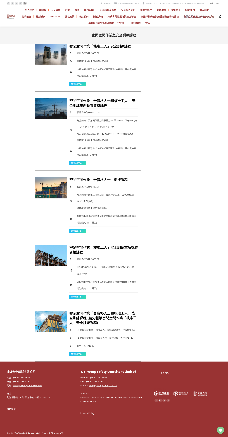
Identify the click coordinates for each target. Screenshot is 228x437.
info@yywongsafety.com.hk (128, 3)
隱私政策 (11, 409)
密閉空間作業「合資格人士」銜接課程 (98, 179)
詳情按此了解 (76, 84)
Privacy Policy (87, 413)
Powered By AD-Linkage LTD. (52, 433)
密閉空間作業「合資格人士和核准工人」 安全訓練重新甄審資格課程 (102, 103)
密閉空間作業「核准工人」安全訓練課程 (100, 46)
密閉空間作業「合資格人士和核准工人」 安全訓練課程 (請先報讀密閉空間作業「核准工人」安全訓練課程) (103, 318)
